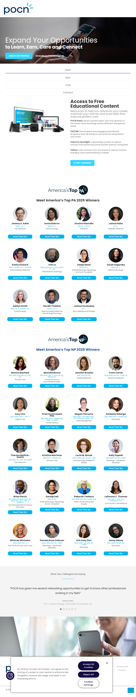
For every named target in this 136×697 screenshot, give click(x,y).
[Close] (107, 663)
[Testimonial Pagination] (61, 609)
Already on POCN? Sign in (50, 55)
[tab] (68, 70)
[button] (10, 675)
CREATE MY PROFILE (19, 55)
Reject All (88, 674)
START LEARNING (82, 162)
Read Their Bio (20, 236)
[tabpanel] (68, 135)
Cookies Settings (88, 683)
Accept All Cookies (88, 666)
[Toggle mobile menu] (131, 6)
